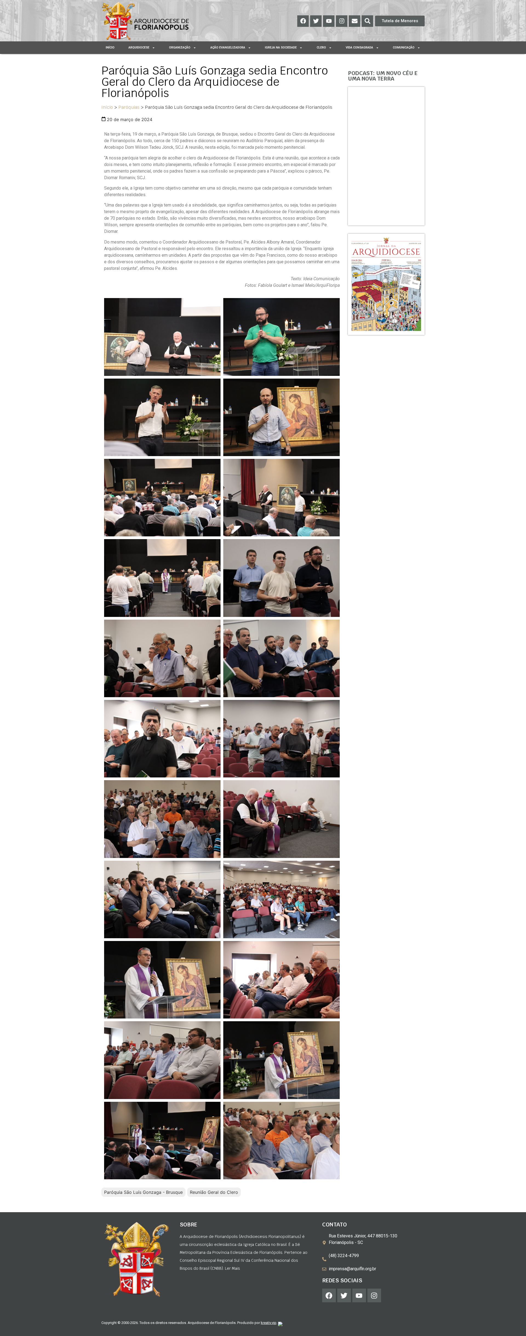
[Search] (367, 21)
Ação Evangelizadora (227, 47)
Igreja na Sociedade (281, 47)
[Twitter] (316, 21)
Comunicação (403, 47)
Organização (179, 47)
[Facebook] (303, 21)
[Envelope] (354, 21)
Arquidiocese (138, 47)
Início (110, 47)
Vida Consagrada (359, 47)
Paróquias (128, 107)
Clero (321, 47)
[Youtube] (329, 21)
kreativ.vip (268, 1323)
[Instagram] (341, 21)
